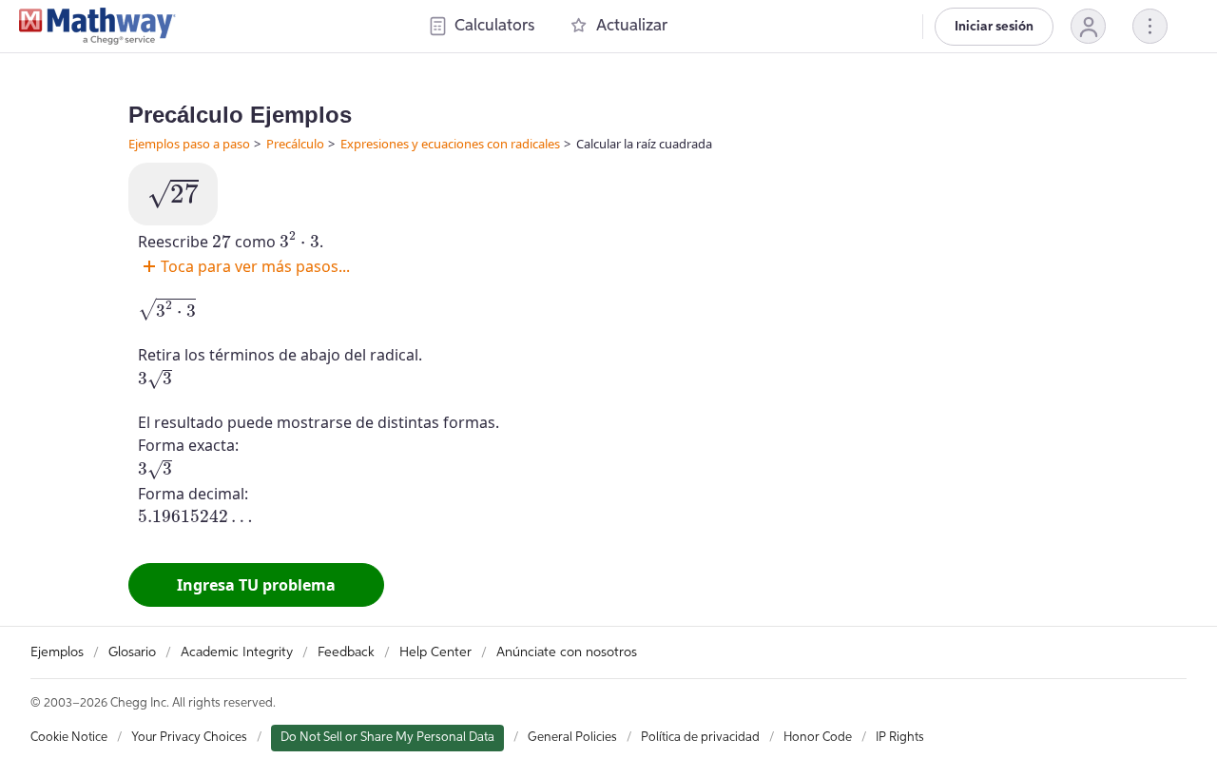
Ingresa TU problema (256, 584)
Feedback (346, 652)
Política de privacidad (700, 737)
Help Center (435, 652)
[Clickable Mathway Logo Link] (97, 27)
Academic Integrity (237, 652)
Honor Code (817, 737)
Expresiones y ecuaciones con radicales (450, 143)
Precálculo (295, 143)
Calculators (494, 26)
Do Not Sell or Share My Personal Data (387, 737)
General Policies (572, 737)
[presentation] (173, 194)
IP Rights (900, 737)
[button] (1088, 26)
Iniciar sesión (994, 26)
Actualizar (631, 26)
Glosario (132, 652)
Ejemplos (57, 652)
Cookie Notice (68, 737)
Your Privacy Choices (189, 737)
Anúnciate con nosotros (566, 652)
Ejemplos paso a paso (189, 143)
